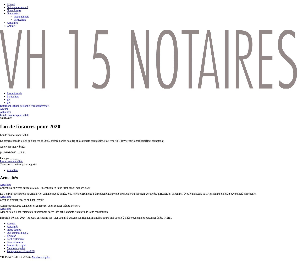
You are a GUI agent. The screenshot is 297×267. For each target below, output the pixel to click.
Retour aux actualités (11, 161)
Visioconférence (40, 105)
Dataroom (5, 105)
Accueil (4, 108)
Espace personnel (21, 105)
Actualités (5, 112)
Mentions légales (41, 257)
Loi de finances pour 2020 (14, 115)
